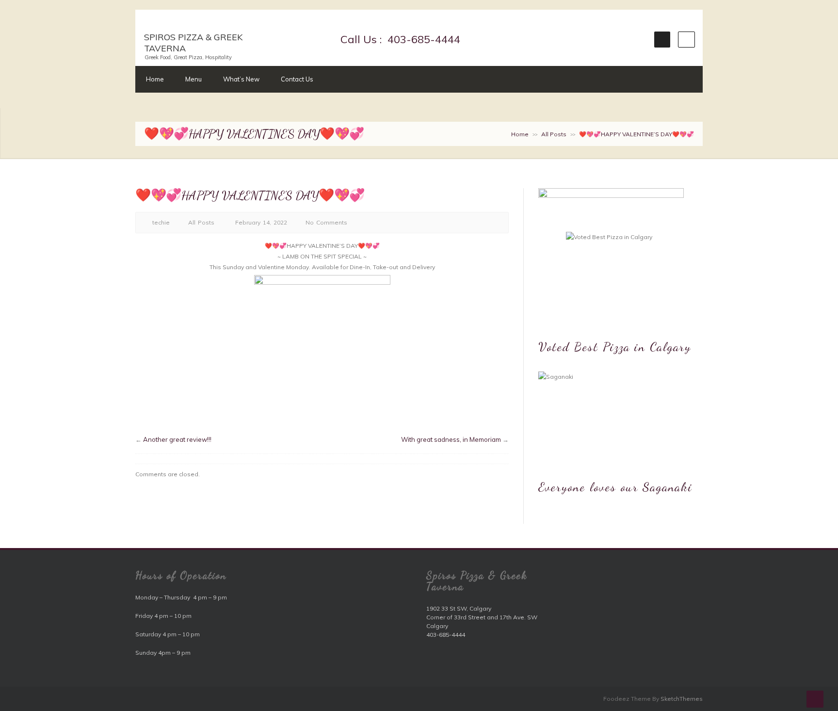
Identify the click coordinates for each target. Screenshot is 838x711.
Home (155, 79)
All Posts (553, 134)
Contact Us (297, 79)
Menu (193, 79)
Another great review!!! (177, 439)
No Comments (326, 222)
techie (161, 222)
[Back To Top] (814, 699)
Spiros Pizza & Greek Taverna (193, 43)
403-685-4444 (422, 39)
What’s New (241, 79)
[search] (686, 40)
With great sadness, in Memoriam (451, 439)
